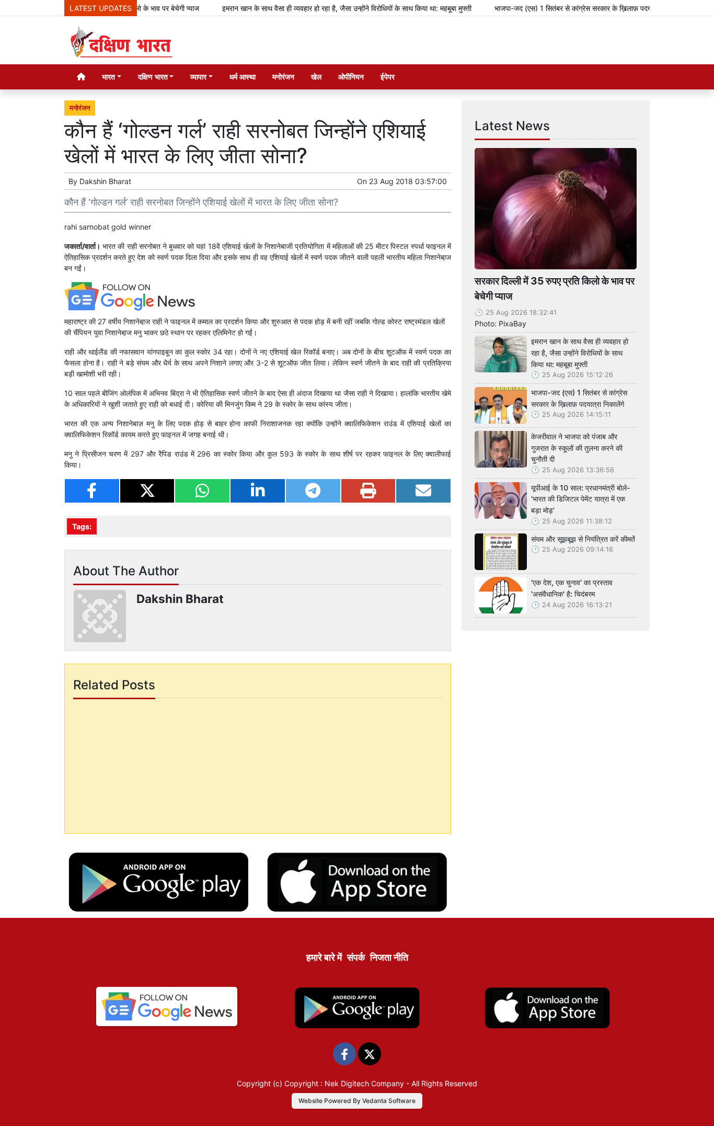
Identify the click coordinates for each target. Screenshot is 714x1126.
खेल (316, 76)
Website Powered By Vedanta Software (357, 1101)
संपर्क (356, 957)
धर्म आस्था (242, 76)
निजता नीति (389, 957)
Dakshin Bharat (105, 181)
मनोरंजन (283, 76)
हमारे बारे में (324, 957)
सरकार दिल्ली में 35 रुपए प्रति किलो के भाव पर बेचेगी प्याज (555, 288)
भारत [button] (108, 76)
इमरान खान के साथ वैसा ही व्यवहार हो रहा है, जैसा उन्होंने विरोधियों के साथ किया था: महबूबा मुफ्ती (323, 8)
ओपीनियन (351, 76)
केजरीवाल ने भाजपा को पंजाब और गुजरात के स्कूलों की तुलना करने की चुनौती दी (577, 447)
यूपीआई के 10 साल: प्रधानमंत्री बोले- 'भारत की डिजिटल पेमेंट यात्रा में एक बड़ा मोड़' (580, 499)
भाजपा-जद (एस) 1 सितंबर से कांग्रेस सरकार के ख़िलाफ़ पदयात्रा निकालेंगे (566, 8)
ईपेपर (388, 76)
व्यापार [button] (198, 76)
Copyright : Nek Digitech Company (344, 1083)
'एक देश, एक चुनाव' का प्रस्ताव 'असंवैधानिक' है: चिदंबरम (572, 588)
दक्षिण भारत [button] (153, 76)
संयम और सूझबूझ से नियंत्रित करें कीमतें (583, 538)
